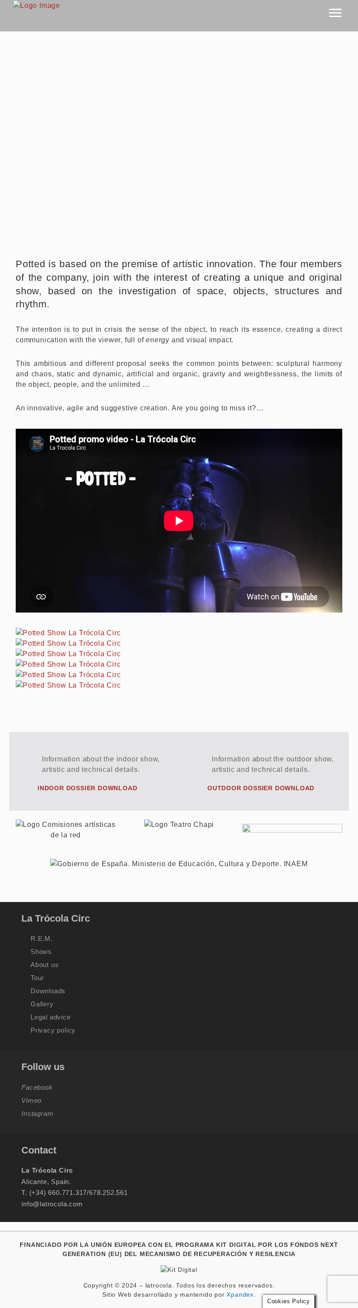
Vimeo (31, 1100)
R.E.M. (42, 938)
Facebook (36, 1087)
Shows (41, 951)
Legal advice (51, 1017)
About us (45, 964)
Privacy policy (53, 1030)
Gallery (42, 1004)
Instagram (37, 1113)
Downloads (48, 991)
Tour (37, 977)
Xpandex (240, 1294)
